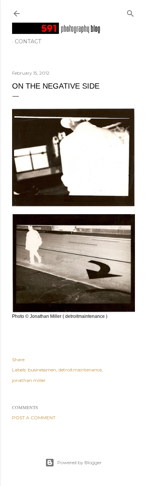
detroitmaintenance (80, 370)
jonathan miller (29, 380)
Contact (28, 41)
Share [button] (18, 359)
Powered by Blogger (79, 462)
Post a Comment (33, 417)
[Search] (130, 12)
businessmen (42, 370)
